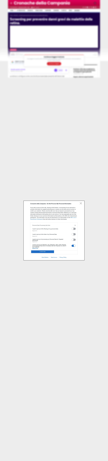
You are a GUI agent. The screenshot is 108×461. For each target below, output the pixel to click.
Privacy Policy (63, 257)
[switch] (74, 229)
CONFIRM (43, 251)
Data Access (54, 257)
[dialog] (54, 230)
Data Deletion (45, 257)
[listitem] (54, 225)
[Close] (81, 203)
